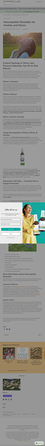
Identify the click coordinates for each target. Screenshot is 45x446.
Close (11, 234)
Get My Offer (11, 229)
